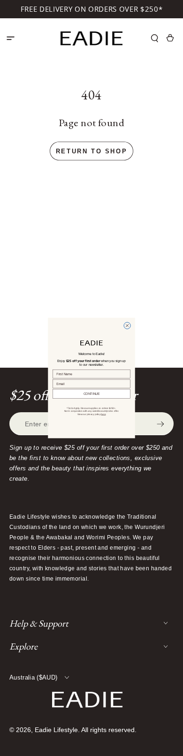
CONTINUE (92, 394)
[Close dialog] (127, 325)
